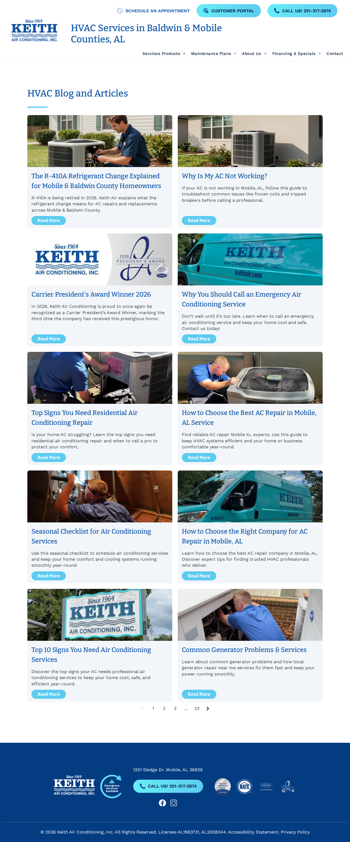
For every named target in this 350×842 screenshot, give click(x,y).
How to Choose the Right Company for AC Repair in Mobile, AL (245, 536)
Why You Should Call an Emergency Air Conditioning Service (241, 299)
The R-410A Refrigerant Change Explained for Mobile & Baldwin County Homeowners (96, 181)
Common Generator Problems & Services (244, 650)
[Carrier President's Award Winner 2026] (99, 259)
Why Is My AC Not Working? (224, 176)
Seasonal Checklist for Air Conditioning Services (91, 536)
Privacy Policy (295, 832)
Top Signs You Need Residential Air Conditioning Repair (84, 417)
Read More (48, 220)
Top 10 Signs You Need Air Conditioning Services (91, 654)
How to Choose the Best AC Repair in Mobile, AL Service (249, 417)
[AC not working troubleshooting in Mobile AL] (250, 141)
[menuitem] (161, 54)
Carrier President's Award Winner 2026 (91, 294)
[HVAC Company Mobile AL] (250, 259)
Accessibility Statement (253, 832)
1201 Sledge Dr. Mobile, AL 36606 (168, 769)
